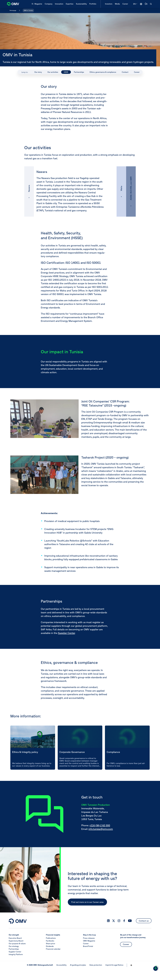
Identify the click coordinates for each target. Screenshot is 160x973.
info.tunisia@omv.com (100, 829)
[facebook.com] (124, 920)
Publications (51, 938)
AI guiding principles (78, 965)
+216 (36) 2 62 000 (99, 825)
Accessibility (61, 965)
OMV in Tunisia (28, 10)
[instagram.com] (119, 920)
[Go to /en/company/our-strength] (141, 4)
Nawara (29, 188)
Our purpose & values (17, 943)
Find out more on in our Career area (87, 902)
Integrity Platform (16, 954)
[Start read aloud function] (146, 4)
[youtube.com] (130, 920)
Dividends (50, 946)
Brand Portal (88, 946)
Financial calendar (53, 949)
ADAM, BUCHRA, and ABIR (131, 188)
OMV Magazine (89, 941)
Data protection (95, 965)
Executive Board (15, 938)
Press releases (89, 938)
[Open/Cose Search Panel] (151, 4)
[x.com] (113, 920)
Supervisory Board (16, 941)
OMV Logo (12, 3)
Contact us (144, 921)
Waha (121, 188)
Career (86, 943)
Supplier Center (66, 633)
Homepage (13, 10)
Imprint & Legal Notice (114, 965)
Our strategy (14, 946)
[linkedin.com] (108, 920)
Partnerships (14, 949)
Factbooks (50, 941)
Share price (50, 943)
